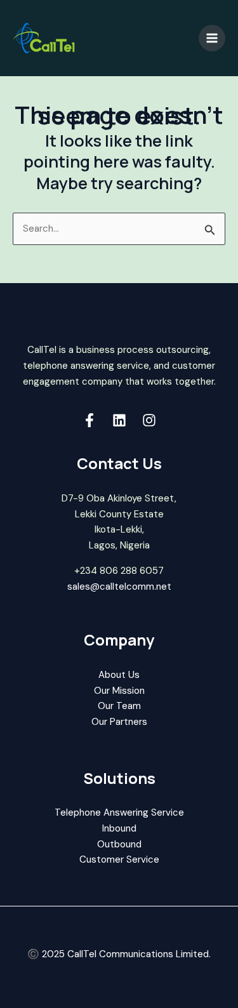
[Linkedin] (119, 420)
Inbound (119, 828)
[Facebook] (89, 420)
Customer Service (119, 859)
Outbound (119, 844)
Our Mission (119, 690)
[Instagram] (149, 420)
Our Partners (119, 721)
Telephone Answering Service (119, 812)
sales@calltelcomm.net (119, 586)
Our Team (119, 706)
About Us (119, 674)
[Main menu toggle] (212, 38)
